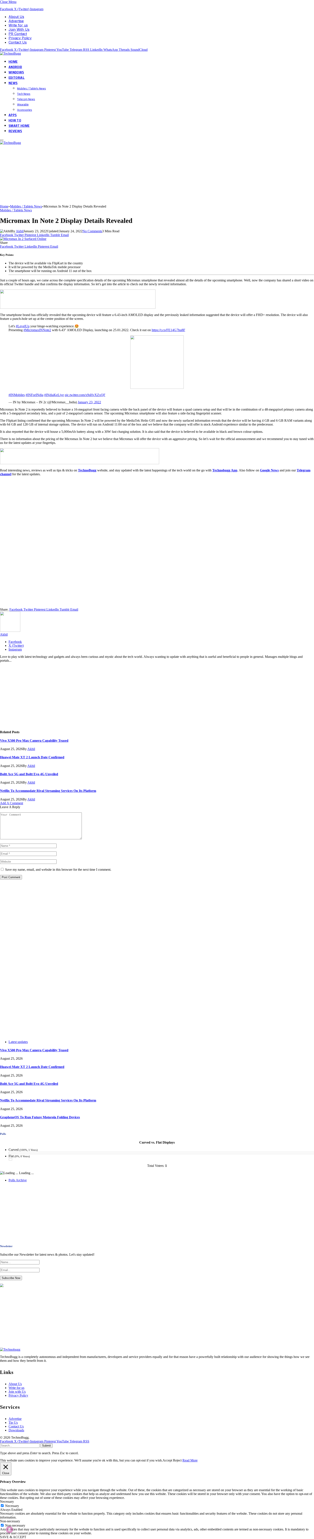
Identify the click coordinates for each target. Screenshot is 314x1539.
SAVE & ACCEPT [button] (13, 1537)
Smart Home (19, 125)
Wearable (23, 104)
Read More (190, 1460)
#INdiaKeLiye (54, 395)
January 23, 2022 (89, 402)
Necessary (12, 1506)
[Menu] (1, 140)
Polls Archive (18, 1180)
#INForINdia (34, 395)
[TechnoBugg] (11, 53)
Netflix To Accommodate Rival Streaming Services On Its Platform (48, 791)
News (13, 83)
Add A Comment (11, 803)
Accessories (24, 109)
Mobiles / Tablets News (31, 88)
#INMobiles (17, 395)
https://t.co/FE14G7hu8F (168, 330)
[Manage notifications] (9, 1529)
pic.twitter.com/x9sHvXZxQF (85, 395)
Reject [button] (177, 1460)
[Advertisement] (128, 175)
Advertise (16, 21)
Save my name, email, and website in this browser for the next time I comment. (58, 869)
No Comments (92, 231)
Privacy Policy (20, 38)
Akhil (19, 231)
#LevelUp (22, 326)
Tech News (23, 93)
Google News (269, 470)
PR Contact (18, 34)
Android (15, 67)
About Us (16, 17)
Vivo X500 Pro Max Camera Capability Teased (34, 740)
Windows (16, 72)
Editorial (17, 77)
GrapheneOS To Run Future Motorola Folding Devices (40, 1117)
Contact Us (18, 42)
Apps (13, 115)
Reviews (15, 131)
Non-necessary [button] (10, 1521)
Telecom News (26, 99)
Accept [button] (167, 1460)
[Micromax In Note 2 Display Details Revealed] (23, 239)
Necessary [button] (7, 1501)
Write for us (18, 25)
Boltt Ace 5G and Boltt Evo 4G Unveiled (29, 774)
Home (13, 61)
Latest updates (18, 1042)
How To (15, 120)
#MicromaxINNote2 (37, 330)
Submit (46, 1445)
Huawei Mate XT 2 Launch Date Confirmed (32, 757)
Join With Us (19, 29)
